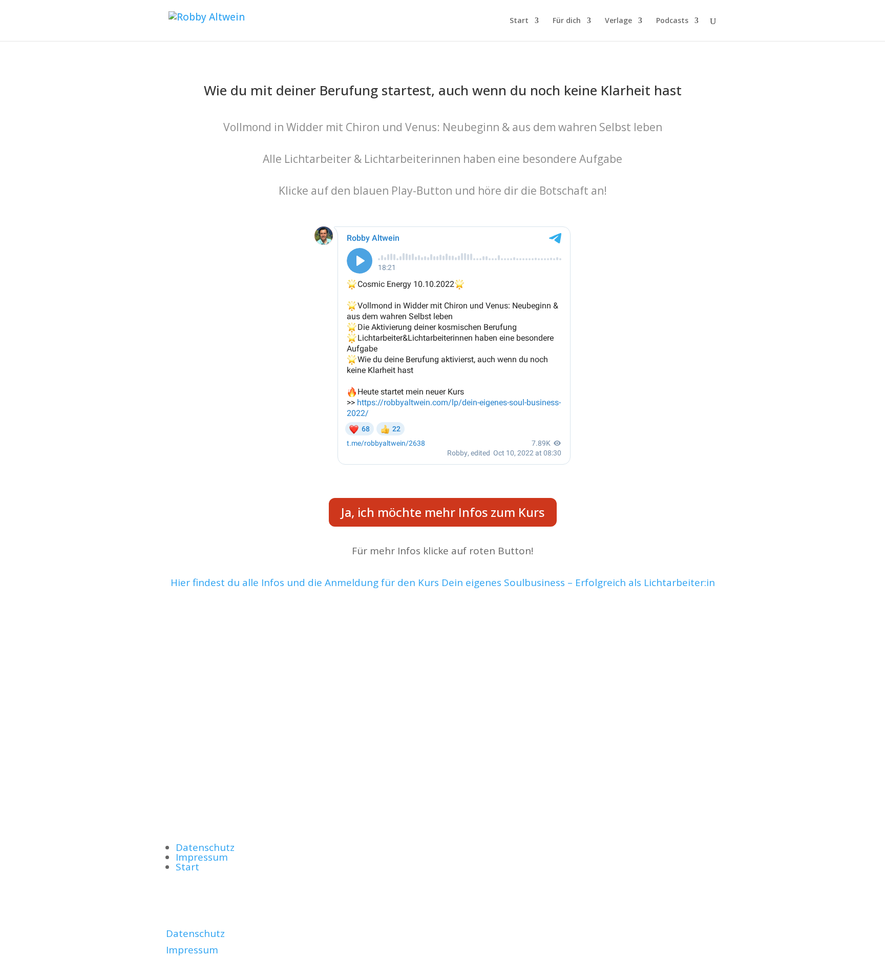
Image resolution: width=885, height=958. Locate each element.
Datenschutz (205, 847)
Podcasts (672, 21)
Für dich (567, 21)
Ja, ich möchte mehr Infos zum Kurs (442, 512)
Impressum (202, 857)
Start (519, 21)
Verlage (618, 21)
